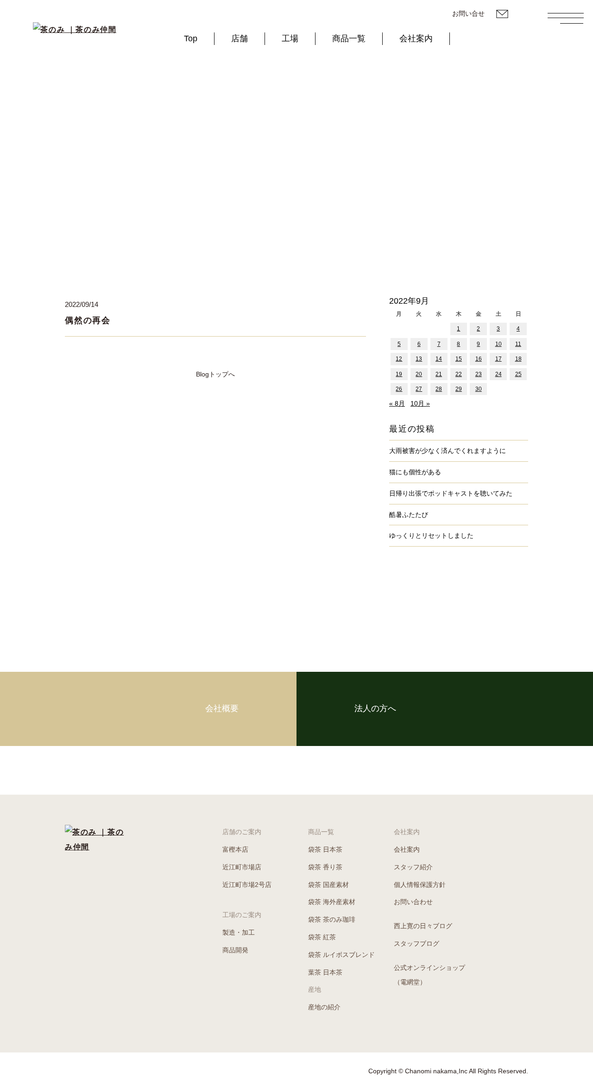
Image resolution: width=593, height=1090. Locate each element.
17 (498, 359)
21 (438, 374)
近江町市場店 (241, 867)
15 (458, 359)
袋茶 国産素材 (328, 884)
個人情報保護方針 (420, 884)
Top (190, 38)
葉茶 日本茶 (325, 972)
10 (498, 344)
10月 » (420, 403)
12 (399, 359)
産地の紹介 (324, 1007)
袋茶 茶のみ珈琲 (331, 919)
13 (419, 359)
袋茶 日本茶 (325, 849)
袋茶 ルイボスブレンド (341, 954)
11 (518, 344)
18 (518, 359)
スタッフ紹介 (413, 867)
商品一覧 (349, 38)
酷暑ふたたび (408, 514)
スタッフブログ (416, 943)
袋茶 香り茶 (325, 867)
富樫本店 (235, 849)
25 (518, 374)
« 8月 (397, 403)
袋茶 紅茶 (322, 937)
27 (419, 389)
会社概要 (222, 708)
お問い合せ (468, 13)
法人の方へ (375, 708)
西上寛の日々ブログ (423, 926)
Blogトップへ (215, 374)
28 (438, 389)
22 (458, 374)
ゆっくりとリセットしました (431, 535)
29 (458, 389)
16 (478, 359)
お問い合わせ (413, 901)
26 (399, 389)
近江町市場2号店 (246, 884)
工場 (290, 38)
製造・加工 (238, 932)
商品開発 (235, 950)
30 (478, 389)
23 (478, 374)
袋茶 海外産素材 (331, 901)
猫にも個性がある (415, 472)
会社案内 (416, 38)
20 (419, 374)
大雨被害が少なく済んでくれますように (447, 450)
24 (498, 374)
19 (399, 374)
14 (438, 359)
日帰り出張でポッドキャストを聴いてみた (450, 493)
